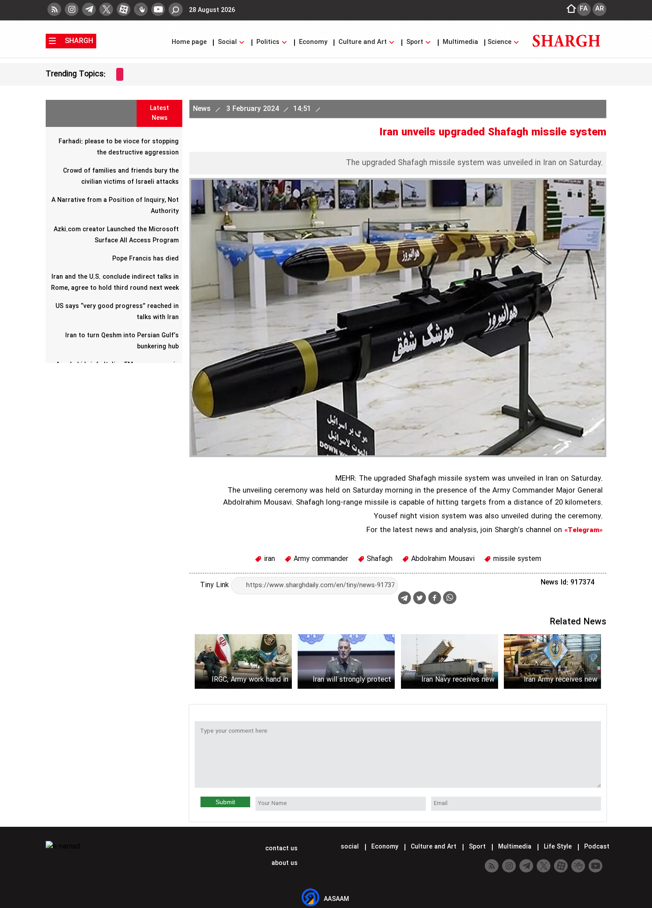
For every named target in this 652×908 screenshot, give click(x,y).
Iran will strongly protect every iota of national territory (352, 679)
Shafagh (379, 559)
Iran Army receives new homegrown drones (560, 679)
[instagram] (72, 9)
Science (500, 42)
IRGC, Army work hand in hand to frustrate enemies (246, 679)
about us (284, 863)
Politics (268, 42)
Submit (225, 801)
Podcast (595, 847)
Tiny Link (215, 585)
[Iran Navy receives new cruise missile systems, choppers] (449, 661)
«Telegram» (583, 530)
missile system (516, 559)
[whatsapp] (449, 597)
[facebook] (434, 599)
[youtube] (158, 9)
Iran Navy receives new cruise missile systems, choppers (458, 679)
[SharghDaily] (566, 52)
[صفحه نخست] (568, 9)
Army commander (319, 559)
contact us (280, 848)
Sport (415, 42)
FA (584, 9)
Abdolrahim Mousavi (442, 559)
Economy (313, 42)
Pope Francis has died (145, 259)
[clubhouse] (141, 9)
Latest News (159, 113)
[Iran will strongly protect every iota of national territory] (346, 661)
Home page (190, 42)
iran (268, 559)
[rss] (54, 9)
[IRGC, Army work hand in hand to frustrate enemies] (243, 661)
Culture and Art (363, 42)
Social (227, 42)
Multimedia (460, 42)
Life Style (557, 847)
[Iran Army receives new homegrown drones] (552, 661)
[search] (176, 9)
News (203, 108)
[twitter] (106, 9)
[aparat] (123, 9)
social (350, 847)
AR (599, 9)
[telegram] (89, 9)
